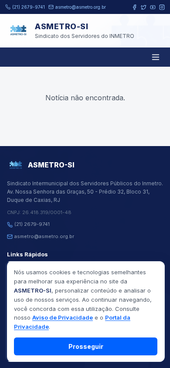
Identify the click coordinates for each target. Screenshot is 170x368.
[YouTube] (153, 7)
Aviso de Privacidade (62, 317)
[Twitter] (143, 7)
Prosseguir (85, 346)
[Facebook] (134, 7)
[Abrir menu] (155, 57)
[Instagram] (162, 7)
